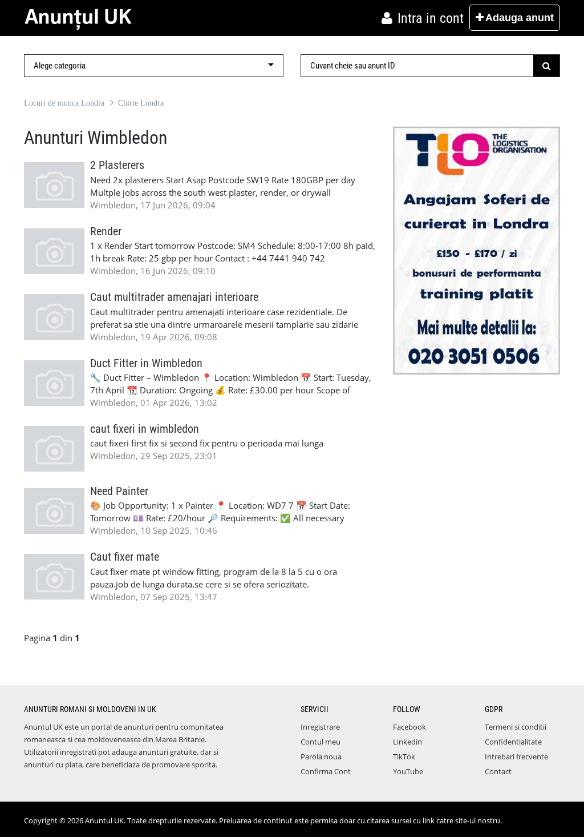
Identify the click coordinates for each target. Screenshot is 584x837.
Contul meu (320, 742)
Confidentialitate (513, 742)
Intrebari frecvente (516, 756)
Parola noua (321, 756)
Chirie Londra (141, 103)
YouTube (408, 771)
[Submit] (546, 65)
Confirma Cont (326, 771)
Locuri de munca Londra (64, 103)
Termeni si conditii (515, 727)
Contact (498, 771)
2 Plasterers (117, 165)
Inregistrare (320, 727)
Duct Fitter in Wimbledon (146, 363)
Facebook (409, 727)
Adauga (519, 17)
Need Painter (119, 491)
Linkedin (407, 742)
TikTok (404, 756)
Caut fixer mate (124, 557)
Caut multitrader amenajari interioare (174, 297)
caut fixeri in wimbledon (144, 429)
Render (105, 231)
